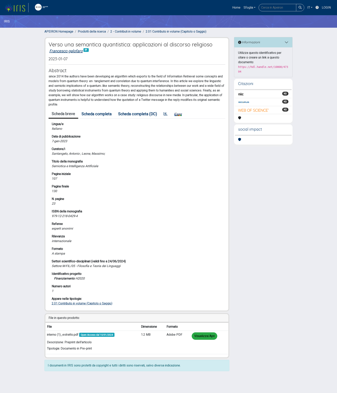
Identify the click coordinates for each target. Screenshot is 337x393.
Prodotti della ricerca (92, 31)
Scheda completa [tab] (97, 114)
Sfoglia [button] (248, 7)
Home (236, 7)
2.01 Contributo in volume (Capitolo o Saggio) (176, 31)
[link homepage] (16, 7)
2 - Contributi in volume (125, 31)
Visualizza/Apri (204, 336)
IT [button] (308, 7)
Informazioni (250, 42)
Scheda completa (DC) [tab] (137, 114)
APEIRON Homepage (58, 31)
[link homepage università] (42, 7)
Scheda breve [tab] (63, 114)
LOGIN (326, 7)
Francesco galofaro (66, 51)
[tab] (165, 114)
